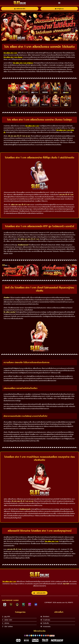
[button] (59, 3)
